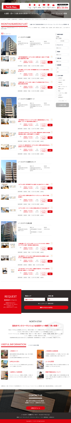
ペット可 (60, 84)
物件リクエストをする (46, 307)
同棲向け (60, 82)
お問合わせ (53, 7)
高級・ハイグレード (62, 86)
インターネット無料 (62, 93)
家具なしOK (61, 88)
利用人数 (50, 296)
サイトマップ (26, 417)
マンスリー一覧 (30, 8)
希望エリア (28, 296)
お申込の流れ (49, 8)
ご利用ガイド (44, 8)
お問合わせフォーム (35, 408)
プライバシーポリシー (35, 417)
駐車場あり (60, 97)
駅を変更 (62, 41)
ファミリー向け (61, 80)
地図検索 (39, 7)
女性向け (60, 78)
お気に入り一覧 (63, 4)
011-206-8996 (63, 8)
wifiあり (60, 95)
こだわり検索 (34, 8)
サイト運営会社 (44, 417)
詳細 (50, 62)
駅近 (59, 90)
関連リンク (19, 417)
